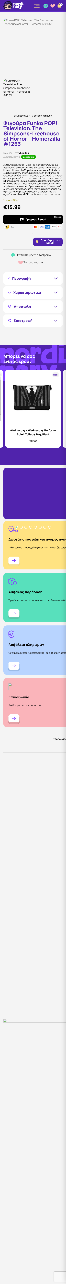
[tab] (16, 527)
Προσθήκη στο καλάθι (50, 241)
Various (46, 115)
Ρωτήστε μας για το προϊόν (34, 255)
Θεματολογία (21, 115)
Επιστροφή (23, 321)
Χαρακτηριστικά (27, 293)
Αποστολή (22, 307)
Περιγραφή (21, 279)
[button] (17, 93)
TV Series (35, 115)
